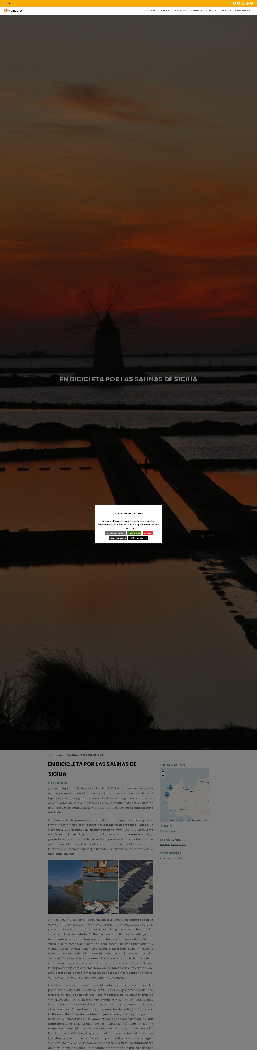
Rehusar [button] (148, 533)
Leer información (118, 538)
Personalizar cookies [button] (115, 533)
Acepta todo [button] (134, 533)
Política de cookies (138, 538)
